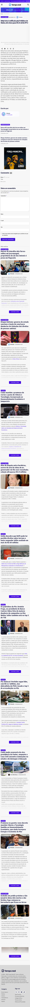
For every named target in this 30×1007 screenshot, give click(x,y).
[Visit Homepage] (15, 4)
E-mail (2, 220)
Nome (2, 214)
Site (1, 227)
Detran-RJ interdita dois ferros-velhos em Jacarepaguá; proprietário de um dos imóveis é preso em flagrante (15, 129)
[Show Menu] (1, 4)
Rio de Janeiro (6, 13)
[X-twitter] (16, 992)
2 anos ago (7, 177)
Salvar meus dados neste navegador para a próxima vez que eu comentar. (15, 234)
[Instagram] (19, 992)
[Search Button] (28, 4)
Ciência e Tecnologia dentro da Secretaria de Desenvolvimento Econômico (13, 428)
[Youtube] (21, 992)
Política (3, 390)
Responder (4, 181)
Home (2, 13)
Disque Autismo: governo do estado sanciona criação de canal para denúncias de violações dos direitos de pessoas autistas (14, 139)
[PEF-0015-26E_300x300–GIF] (15, 158)
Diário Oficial (16, 359)
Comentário (4, 195)
